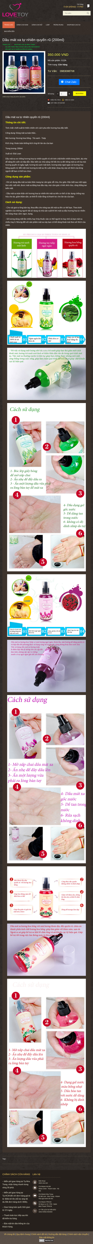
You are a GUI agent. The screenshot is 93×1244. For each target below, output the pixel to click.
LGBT (48, 25)
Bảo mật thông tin (46, 1237)
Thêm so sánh (69, 100)
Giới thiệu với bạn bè (57, 103)
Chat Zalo (70, 81)
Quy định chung (23, 1234)
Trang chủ (8, 25)
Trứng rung (58, 25)
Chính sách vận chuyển (78, 1234)
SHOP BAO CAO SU (73, 25)
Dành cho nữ (37, 25)
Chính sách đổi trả (39, 1234)
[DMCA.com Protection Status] (46, 1241)
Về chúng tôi (9, 1234)
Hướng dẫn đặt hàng (57, 1234)
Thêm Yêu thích (55, 100)
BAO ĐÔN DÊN (9, 31)
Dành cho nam (22, 25)
